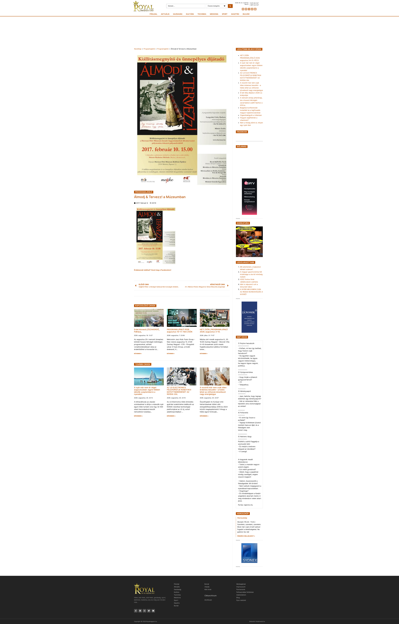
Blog (238, 598)
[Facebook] (243, 9)
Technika (202, 14)
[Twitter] (252, 9)
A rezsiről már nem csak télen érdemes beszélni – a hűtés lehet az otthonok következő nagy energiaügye (213, 390)
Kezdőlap (137, 49)
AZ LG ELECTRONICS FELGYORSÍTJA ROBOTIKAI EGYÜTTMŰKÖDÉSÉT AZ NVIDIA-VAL (179, 390)
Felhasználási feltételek (245, 592)
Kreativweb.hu (260, 621)
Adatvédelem (241, 595)
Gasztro (235, 14)
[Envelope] (255, 9)
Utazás (206, 587)
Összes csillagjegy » (246, 536)
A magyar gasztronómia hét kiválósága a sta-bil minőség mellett (251, 274)
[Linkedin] (246, 9)
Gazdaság (177, 14)
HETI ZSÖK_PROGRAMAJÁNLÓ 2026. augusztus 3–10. (214, 330)
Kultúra (190, 14)
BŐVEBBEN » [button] (138, 353)
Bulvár (246, 14)
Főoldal (153, 14)
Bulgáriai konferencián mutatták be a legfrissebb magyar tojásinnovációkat (250, 110)
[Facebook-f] (135, 610)
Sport (224, 14)
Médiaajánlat (241, 584)
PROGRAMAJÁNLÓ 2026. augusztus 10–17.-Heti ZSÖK (179, 330)
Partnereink (240, 589)
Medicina (214, 14)
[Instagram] (249, 9)
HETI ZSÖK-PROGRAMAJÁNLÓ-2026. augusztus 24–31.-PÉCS (250, 57)
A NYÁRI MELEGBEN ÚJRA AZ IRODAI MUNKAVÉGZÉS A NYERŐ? (251, 291)
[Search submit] (230, 6)
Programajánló (149, 49)
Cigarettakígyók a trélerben (251, 115)
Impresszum (240, 587)
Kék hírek (207, 589)
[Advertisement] (199, 32)
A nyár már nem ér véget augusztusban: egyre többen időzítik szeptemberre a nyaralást (147, 390)
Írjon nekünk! (241, 600)
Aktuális (165, 14)
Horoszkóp (242, 518)
